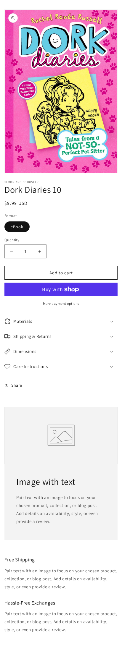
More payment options (61, 303)
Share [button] (16, 385)
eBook (17, 226)
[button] (61, 321)
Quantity (11, 239)
